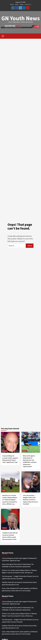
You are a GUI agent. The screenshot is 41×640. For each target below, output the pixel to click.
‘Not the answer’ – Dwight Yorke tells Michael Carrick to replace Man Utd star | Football (30, 499)
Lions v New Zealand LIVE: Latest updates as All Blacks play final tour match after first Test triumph (20, 589)
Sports (25, 451)
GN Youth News (20, 18)
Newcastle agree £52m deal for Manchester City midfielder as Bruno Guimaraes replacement (18, 565)
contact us (28, 4)
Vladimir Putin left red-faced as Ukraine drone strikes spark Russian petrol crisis (19, 583)
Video (16, 4)
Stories (4, 451)
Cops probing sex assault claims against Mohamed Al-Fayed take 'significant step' (19, 559)
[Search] (38, 36)
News (3, 490)
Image (21, 4)
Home (12, 4)
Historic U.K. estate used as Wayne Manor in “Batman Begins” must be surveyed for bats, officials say (9, 499)
